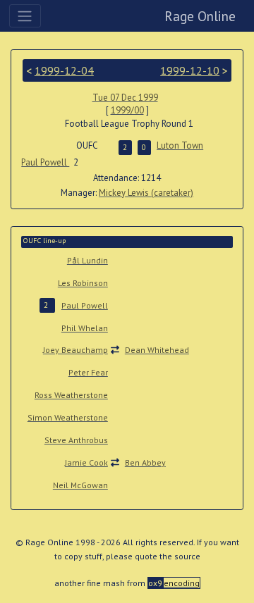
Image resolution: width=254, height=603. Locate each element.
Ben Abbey (145, 462)
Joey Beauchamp (75, 349)
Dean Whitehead (157, 349)
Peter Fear (88, 372)
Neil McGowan (80, 485)
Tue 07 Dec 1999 (125, 98)
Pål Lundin (87, 260)
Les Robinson (83, 283)
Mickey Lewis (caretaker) (146, 193)
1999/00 (127, 110)
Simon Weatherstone (68, 417)
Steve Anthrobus (76, 440)
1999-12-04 (64, 70)
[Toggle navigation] (25, 15)
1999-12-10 (189, 70)
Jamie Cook (86, 462)
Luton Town (180, 145)
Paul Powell (45, 162)
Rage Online (200, 16)
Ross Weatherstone (71, 395)
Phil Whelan (84, 328)
